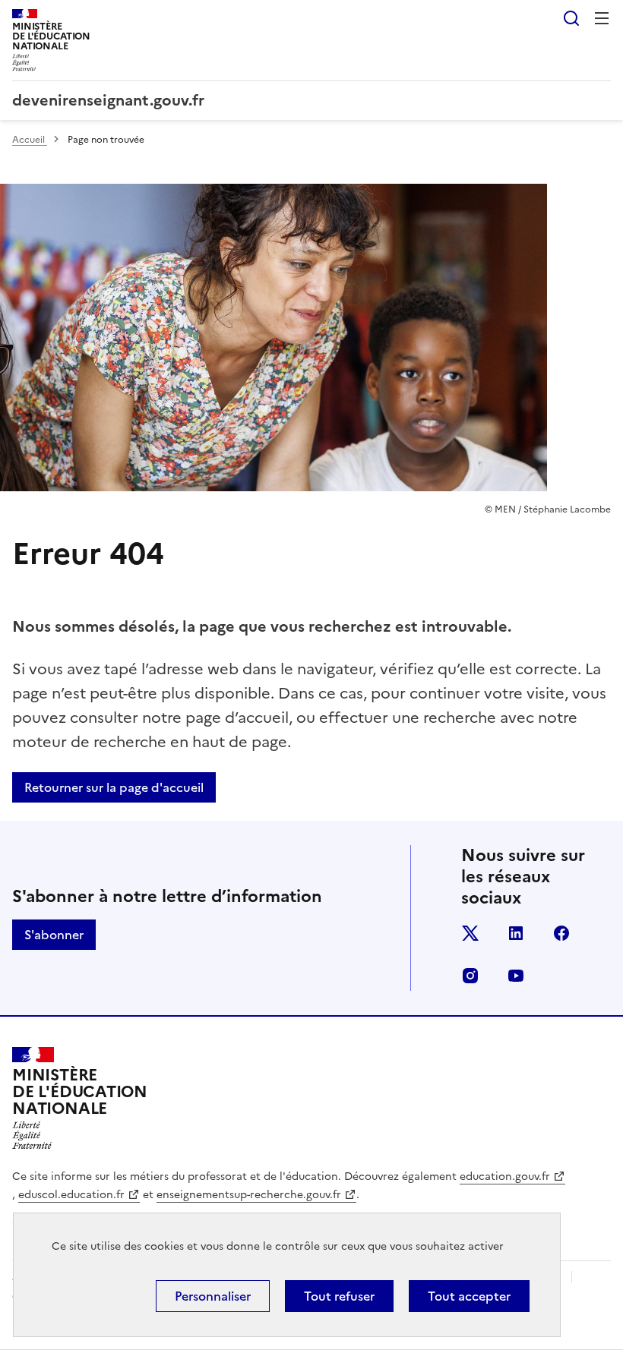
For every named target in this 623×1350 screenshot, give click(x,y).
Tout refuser (339, 1296)
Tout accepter (469, 1296)
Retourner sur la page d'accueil (114, 787)
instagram (470, 975)
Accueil (29, 140)
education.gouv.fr (505, 1176)
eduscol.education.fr (71, 1195)
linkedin (516, 933)
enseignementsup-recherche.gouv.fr (249, 1195)
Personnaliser (213, 1296)
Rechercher (571, 18)
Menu (602, 18)
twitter (470, 933)
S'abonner (54, 935)
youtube (516, 975)
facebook (561, 933)
